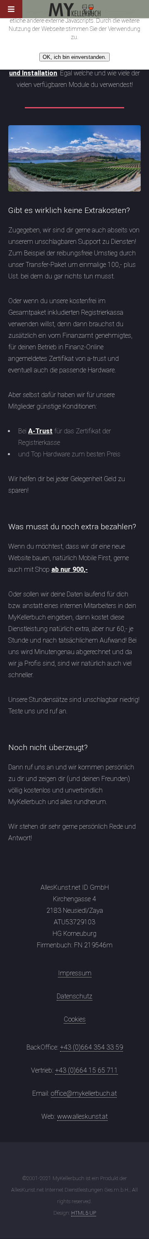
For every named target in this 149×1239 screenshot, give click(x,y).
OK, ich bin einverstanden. (74, 57)
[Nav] (18, 12)
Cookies (75, 1019)
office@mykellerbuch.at (84, 1093)
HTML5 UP (83, 1213)
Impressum (74, 973)
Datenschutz (74, 996)
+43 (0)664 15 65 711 (86, 1070)
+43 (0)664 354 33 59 (91, 1047)
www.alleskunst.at (82, 1116)
